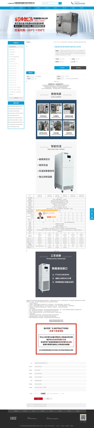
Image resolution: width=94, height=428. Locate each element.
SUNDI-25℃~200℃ (12, 68)
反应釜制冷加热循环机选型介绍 (14, 115)
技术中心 (47, 7)
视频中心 (55, 7)
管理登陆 (71, 425)
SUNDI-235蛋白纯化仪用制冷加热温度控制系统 (38, 406)
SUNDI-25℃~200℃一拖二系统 (14, 87)
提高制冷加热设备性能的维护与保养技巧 (15, 106)
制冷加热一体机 (12, 61)
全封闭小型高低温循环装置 (14, 56)
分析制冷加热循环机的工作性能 (14, 126)
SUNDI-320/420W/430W (13, 63)
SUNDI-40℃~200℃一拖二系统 (14, 89)
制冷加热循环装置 (12, 59)
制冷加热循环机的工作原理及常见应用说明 (16, 113)
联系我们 (82, 7)
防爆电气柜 (11, 94)
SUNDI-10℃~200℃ (12, 66)
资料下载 (64, 7)
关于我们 (21, 7)
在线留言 (73, 7)
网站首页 (12, 7)
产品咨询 (62, 67)
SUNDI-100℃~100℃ (13, 84)
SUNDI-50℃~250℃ (12, 73)
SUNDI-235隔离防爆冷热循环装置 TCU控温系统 (38, 404)
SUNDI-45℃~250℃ (12, 70)
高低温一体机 (11, 49)
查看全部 (16, 97)
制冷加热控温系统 (12, 46)
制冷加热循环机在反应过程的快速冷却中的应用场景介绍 (16, 108)
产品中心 (29, 7)
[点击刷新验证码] (43, 394)
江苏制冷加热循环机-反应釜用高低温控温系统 (16, 124)
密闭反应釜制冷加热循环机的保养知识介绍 (16, 122)
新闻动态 (38, 7)
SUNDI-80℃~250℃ (12, 80)
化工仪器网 (67, 425)
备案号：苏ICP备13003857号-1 (50, 425)
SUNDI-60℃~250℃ (12, 75)
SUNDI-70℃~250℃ (12, 77)
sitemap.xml (58, 425)
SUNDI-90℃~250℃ (12, 82)
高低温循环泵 (11, 54)
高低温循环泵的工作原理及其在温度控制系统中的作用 (16, 117)
